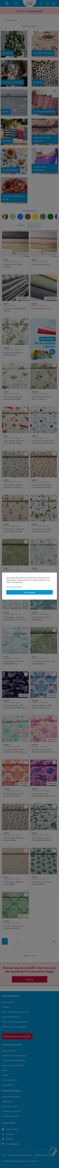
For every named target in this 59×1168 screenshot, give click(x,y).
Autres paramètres (14, 586)
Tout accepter (29, 592)
